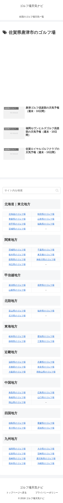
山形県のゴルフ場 (45, 219)
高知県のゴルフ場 (45, 428)
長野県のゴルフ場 (45, 285)
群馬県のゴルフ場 (17, 259)
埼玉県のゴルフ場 (17, 264)
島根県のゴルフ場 (17, 397)
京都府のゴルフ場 (17, 367)
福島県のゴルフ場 (45, 224)
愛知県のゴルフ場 (45, 336)
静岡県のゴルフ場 (17, 341)
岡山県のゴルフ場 (17, 402)
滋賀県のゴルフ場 (17, 362)
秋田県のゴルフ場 (45, 214)
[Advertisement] (31, 70)
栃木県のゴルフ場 (17, 254)
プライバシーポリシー (46, 492)
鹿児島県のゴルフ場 (46, 458)
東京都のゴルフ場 (45, 254)
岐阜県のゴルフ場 (17, 336)
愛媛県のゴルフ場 (45, 423)
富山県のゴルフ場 (17, 311)
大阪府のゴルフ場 (17, 372)
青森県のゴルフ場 (17, 219)
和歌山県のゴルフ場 (46, 372)
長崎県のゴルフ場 (17, 458)
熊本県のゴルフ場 (17, 463)
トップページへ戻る (16, 492)
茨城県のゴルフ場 (17, 249)
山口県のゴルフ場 (45, 397)
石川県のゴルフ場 (17, 315)
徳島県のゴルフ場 (17, 423)
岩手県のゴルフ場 (17, 224)
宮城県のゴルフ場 (17, 229)
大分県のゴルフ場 (45, 448)
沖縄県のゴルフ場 (45, 463)
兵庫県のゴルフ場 (45, 362)
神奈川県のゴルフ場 (46, 259)
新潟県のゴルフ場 (17, 285)
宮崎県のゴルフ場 (45, 453)
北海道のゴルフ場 (17, 214)
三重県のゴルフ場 (45, 341)
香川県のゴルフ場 (17, 428)
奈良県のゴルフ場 (45, 367)
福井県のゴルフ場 (45, 311)
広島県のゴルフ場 (45, 392)
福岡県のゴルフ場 (17, 448)
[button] (57, 190)
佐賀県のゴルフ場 (17, 453)
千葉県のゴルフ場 (45, 249)
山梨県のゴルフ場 (17, 290)
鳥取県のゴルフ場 (17, 392)
